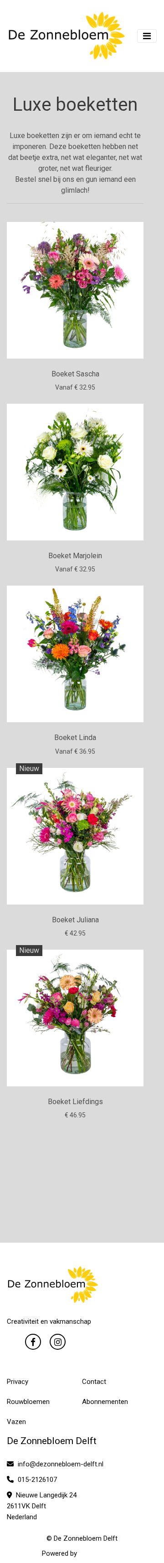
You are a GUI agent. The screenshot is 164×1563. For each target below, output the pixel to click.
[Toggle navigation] (147, 36)
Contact (94, 1382)
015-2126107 (36, 1480)
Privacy (17, 1382)
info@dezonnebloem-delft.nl (59, 1464)
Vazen (16, 1422)
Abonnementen (105, 1402)
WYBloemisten (101, 1553)
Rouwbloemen (28, 1402)
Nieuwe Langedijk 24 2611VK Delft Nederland (42, 1506)
